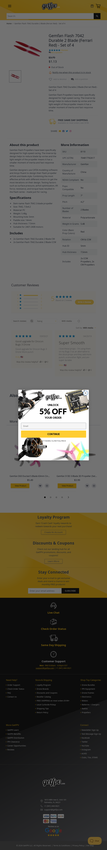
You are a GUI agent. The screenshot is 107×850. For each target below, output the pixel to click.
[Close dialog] (85, 393)
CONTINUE (53, 434)
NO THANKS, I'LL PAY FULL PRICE (53, 441)
